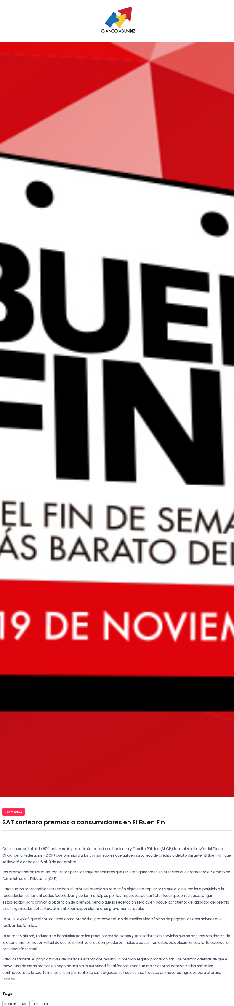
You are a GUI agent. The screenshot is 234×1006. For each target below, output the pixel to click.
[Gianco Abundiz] (117, 20)
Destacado (13, 812)
